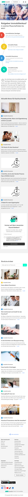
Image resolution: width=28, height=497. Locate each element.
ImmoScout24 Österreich (20, 454)
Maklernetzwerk (18, 464)
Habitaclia (17, 458)
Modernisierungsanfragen (20, 470)
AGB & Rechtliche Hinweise (7, 462)
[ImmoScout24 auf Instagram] (5, 488)
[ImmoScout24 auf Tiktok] (10, 488)
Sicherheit (3, 467)
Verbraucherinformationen (7, 464)
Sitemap (3, 444)
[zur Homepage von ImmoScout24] (6, 2)
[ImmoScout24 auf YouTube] (7, 488)
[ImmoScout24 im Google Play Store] (12, 483)
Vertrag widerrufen (19, 451)
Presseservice (18, 443)
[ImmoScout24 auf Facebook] (2, 488)
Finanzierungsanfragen (20, 467)
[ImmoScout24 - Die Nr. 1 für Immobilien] (9, 491)
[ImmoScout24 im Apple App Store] (4, 483)
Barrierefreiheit (4, 446)
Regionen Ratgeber (19, 453)
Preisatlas (17, 448)
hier (17, 240)
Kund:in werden (19, 475)
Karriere (2, 443)
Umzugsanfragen (18, 469)
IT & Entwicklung (18, 446)
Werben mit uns (18, 472)
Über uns (3, 441)
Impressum (3, 448)
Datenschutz (4, 465)
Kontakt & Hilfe (18, 441)
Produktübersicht (18, 462)
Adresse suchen (18, 449)
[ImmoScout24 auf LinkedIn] (13, 488)
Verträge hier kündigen (19, 444)
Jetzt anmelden (14, 244)
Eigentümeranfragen (19, 465)
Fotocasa (17, 456)
